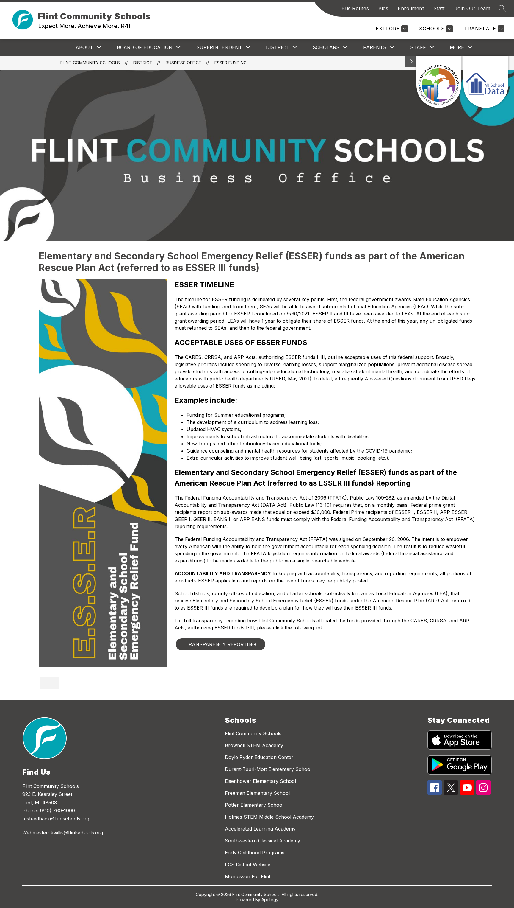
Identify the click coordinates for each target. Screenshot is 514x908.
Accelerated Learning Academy (260, 829)
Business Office (183, 62)
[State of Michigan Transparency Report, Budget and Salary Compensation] (438, 82)
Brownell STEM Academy (254, 745)
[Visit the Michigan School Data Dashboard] (485, 82)
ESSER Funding (230, 62)
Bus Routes (355, 8)
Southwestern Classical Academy (262, 841)
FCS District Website (247, 864)
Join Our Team (473, 8)
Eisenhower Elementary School (260, 781)
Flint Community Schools (90, 62)
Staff (439, 8)
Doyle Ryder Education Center (259, 757)
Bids (383, 8)
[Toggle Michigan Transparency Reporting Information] (411, 61)
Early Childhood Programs (254, 853)
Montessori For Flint (247, 876)
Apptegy (269, 899)
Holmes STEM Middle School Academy (269, 817)
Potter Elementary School (254, 805)
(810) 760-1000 (57, 811)
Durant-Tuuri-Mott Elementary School (268, 769)
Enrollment (411, 8)
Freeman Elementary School (257, 793)
